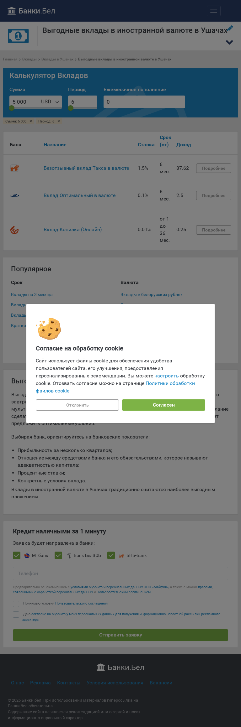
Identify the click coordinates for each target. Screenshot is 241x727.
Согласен (164, 405)
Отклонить (77, 405)
